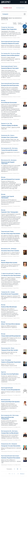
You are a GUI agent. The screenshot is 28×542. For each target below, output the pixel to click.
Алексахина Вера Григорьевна (10, 401)
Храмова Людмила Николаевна (10, 458)
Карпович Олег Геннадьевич (9, 212)
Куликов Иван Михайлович (9, 307)
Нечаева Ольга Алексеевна (9, 137)
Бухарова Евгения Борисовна (10, 85)
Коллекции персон (20, 7)
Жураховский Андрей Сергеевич (7, 162)
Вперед (22, 473)
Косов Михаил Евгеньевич (9, 102)
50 (20, 469)
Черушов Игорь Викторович (9, 350)
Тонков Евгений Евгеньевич (9, 150)
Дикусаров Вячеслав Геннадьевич (7, 418)
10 (14, 469)
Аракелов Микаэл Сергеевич (10, 68)
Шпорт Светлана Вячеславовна (10, 324)
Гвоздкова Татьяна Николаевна (10, 446)
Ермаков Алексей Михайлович (10, 55)
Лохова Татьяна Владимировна (10, 389)
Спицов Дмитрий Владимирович (11, 336)
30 (17, 469)
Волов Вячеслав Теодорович (9, 294)
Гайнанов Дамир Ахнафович (9, 125)
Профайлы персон (7, 7)
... (16, 473)
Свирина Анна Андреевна (9, 29)
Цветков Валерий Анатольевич (10, 179)
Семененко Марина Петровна (10, 43)
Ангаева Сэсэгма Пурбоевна (10, 374)
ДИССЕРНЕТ (6, 2)
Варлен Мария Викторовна (9, 262)
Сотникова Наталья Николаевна (11, 275)
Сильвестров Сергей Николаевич (7, 197)
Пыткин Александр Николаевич (10, 233)
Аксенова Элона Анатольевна (10, 250)
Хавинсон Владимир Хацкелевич (11, 362)
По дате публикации (20, 23)
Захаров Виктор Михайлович (10, 433)
